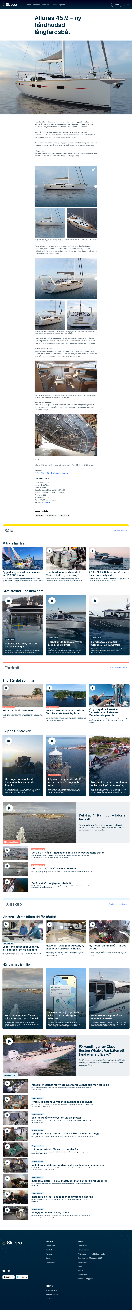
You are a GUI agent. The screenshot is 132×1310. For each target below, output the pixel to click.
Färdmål (36, 5)
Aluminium (39, 515)
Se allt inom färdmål (117, 668)
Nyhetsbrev (82, 1274)
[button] (95, 186)
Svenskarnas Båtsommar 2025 (90, 1258)
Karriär (81, 1270)
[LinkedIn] (9, 1271)
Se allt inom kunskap (117, 904)
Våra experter (83, 1250)
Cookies (49, 1298)
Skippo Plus (50, 1246)
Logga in (117, 4)
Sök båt (49, 1250)
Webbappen (50, 1262)
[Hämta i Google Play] (22, 1277)
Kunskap (45, 5)
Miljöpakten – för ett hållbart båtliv (91, 1254)
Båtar (29, 5)
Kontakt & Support (85, 1279)
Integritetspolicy (52, 1294)
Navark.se (46, 502)
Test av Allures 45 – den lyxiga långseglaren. (52, 473)
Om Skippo (82, 1246)
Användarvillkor (52, 1290)
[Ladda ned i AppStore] (8, 1277)
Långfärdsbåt (64, 515)
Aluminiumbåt (51, 515)
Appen (54, 5)
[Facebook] (3, 1271)
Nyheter (62, 5)
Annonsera (82, 1262)
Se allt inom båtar (118, 531)
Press (80, 1266)
